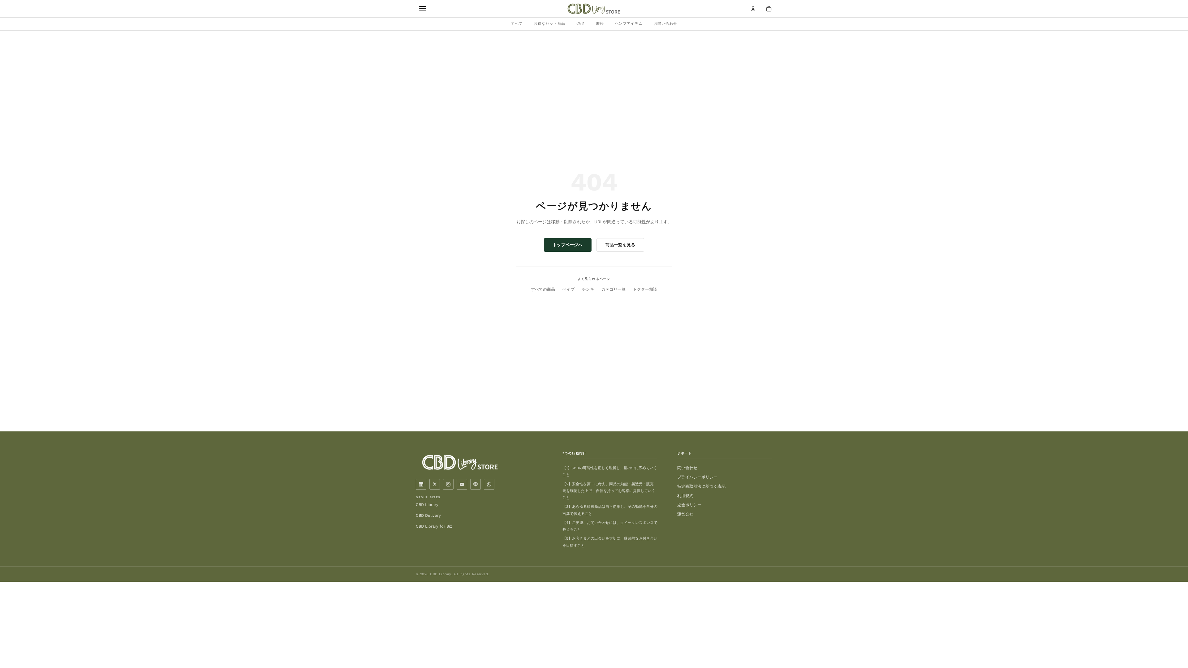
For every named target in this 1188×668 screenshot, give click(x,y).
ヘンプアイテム (629, 23)
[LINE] (475, 484)
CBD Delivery (428, 515)
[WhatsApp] (489, 484)
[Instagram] (448, 484)
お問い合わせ (665, 23)
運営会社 (685, 514)
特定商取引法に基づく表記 (701, 486)
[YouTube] (462, 484)
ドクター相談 (645, 289)
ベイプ (568, 289)
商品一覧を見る (620, 244)
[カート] (768, 8)
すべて (517, 23)
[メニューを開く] (422, 9)
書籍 (600, 23)
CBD (580, 23)
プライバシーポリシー (697, 477)
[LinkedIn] (421, 484)
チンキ (588, 289)
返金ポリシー (689, 505)
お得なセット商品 (549, 23)
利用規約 (685, 495)
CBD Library (427, 504)
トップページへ (568, 244)
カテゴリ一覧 (613, 289)
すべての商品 (543, 289)
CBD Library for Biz (434, 526)
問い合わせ (687, 467)
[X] (434, 484)
